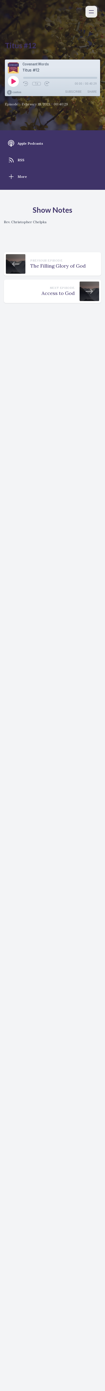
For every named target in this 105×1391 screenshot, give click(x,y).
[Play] (13, 81)
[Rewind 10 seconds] (26, 83)
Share (92, 92)
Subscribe (73, 92)
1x (36, 83)
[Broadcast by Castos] (14, 92)
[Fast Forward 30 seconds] (47, 83)
